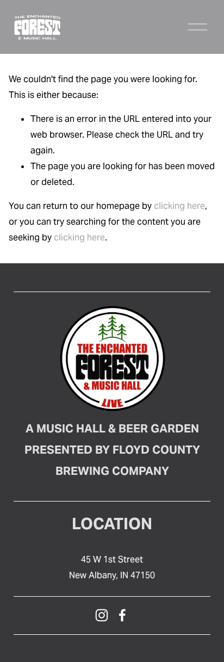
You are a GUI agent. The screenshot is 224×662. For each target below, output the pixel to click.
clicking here (179, 206)
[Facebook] (122, 615)
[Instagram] (101, 615)
